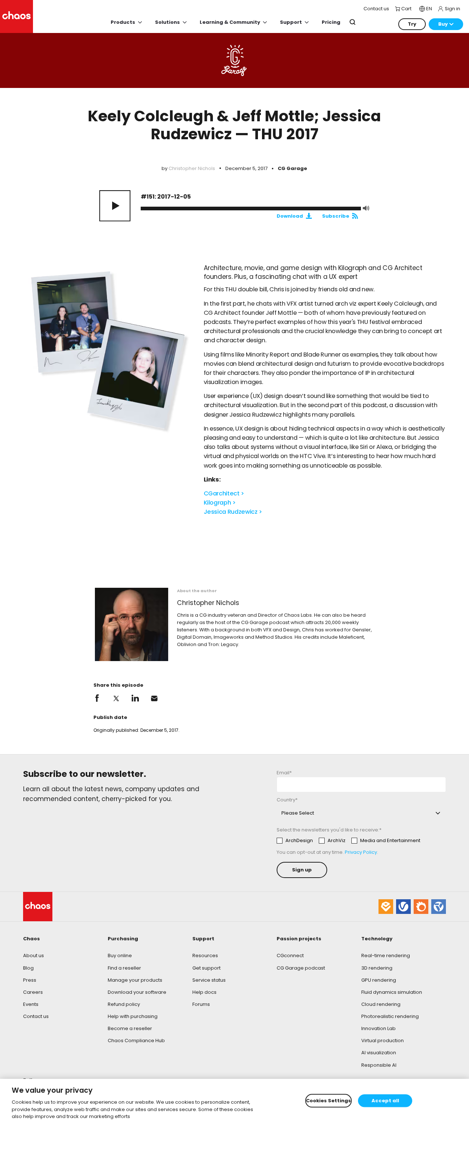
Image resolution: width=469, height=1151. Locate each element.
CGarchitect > (224, 493)
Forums (201, 1004)
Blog (28, 967)
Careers (33, 992)
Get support (206, 967)
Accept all (385, 1100)
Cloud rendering (380, 1004)
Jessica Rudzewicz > (233, 512)
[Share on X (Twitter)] (116, 698)
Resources (205, 955)
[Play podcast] (114, 205)
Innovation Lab (378, 1028)
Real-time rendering (385, 955)
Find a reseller (124, 967)
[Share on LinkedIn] (135, 698)
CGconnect (290, 955)
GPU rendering (378, 980)
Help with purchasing (133, 1016)
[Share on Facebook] (97, 698)
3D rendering (376, 967)
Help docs (204, 992)
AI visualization (378, 1052)
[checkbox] (348, 840)
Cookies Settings (328, 1100)
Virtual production (382, 1040)
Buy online (120, 955)
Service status (209, 980)
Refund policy (124, 1004)
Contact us (36, 1016)
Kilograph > (220, 502)
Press (29, 980)
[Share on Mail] (154, 698)
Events (30, 1004)
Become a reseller (130, 1028)
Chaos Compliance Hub (136, 1040)
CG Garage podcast (301, 967)
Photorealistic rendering (390, 1016)
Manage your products (135, 980)
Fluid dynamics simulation (391, 992)
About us (33, 955)
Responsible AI (378, 1065)
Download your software (137, 992)
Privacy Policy (361, 852)
